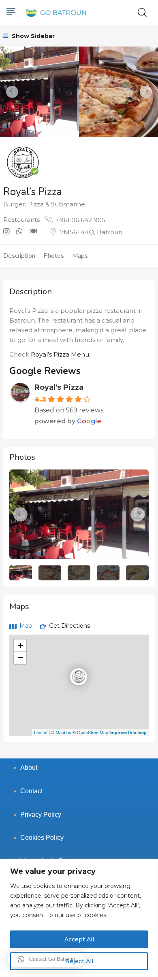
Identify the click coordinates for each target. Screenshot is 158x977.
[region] (79, 918)
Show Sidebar (32, 36)
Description (19, 255)
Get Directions (68, 625)
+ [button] (20, 645)
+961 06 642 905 (80, 220)
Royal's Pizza (58, 387)
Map (25, 625)
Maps (80, 255)
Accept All (79, 939)
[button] (46, 959)
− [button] (20, 657)
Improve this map (128, 732)
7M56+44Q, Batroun (91, 232)
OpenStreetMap (92, 732)
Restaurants (21, 219)
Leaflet (40, 732)
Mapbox (63, 732)
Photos (53, 255)
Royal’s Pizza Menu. (60, 354)
